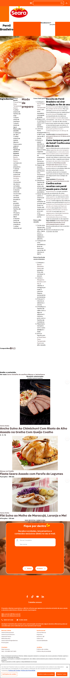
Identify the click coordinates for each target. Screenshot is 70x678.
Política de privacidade (44, 651)
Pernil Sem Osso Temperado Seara (17, 105)
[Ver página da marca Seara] (19, 12)
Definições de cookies (9, 674)
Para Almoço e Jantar (32, 374)
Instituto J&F (40, 636)
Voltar (29, 568)
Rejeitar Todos (61, 674)
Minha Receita (5, 638)
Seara (42, 374)
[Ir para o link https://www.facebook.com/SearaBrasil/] (27, 596)
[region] (35, 671)
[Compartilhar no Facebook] (11, 348)
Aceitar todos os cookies (46, 674)
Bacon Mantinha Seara (16, 159)
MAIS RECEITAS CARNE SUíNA (35, 520)
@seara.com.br (15, 616)
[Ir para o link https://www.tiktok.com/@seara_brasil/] (32, 596)
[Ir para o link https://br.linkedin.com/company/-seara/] (43, 596)
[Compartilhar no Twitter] (13, 348)
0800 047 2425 (8, 620)
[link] (35, 407)
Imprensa (39, 634)
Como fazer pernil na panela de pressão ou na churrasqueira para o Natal (57, 222)
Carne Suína (11, 374)
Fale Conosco (5, 649)
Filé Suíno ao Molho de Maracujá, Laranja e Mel (33, 516)
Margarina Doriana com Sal (16, 178)
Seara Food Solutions (8, 634)
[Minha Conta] (67, 3)
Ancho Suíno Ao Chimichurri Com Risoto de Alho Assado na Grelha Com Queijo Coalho (33, 430)
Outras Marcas (41, 632)
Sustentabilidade (42, 640)
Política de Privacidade (28, 670)
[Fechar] (67, 667)
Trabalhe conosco (35, 602)
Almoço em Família (7, 471)
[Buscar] (61, 3)
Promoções (5, 642)
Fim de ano (20, 374)
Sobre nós (40, 638)
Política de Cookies (14, 670)
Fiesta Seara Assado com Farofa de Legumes (31, 474)
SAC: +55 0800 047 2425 (8, 651)
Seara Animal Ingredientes (9, 640)
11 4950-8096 (23, 620)
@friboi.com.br (16, 614)
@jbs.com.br (5, 614)
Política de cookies (42, 649)
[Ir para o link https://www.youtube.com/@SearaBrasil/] (37, 596)
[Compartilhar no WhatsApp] (15, 348)
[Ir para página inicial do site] (35, 591)
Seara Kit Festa (6, 636)
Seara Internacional (7, 632)
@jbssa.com (5, 616)
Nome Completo (26, 540)
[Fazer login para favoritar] (67, 382)
